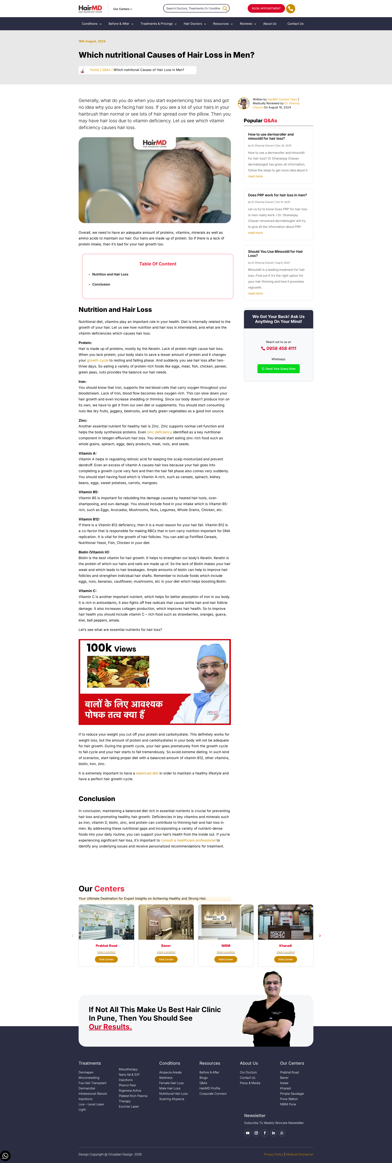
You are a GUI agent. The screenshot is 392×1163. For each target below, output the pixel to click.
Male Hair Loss (169, 1088)
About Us (269, 24)
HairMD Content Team (282, 99)
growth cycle (97, 360)
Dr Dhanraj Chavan (263, 145)
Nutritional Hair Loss (173, 1094)
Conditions (90, 24)
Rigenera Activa (130, 1090)
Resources (221, 24)
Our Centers (121, 9)
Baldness (166, 1078)
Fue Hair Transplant (92, 1083)
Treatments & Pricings (156, 24)
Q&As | (107, 70)
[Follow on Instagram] (256, 1132)
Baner (284, 1078)
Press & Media (250, 1083)
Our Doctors (248, 1072)
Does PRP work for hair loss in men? (277, 195)
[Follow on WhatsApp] (281, 1132)
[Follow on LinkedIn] (273, 1132)
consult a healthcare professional (188, 840)
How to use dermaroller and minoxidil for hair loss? (271, 136)
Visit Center (106, 959)
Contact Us (295, 24)
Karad (284, 1083)
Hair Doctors (193, 24)
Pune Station (289, 1099)
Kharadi (285, 1088)
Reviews (246, 24)
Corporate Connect (212, 1094)
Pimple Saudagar (292, 1094)
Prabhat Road (289, 1072)
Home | (95, 70)
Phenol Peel (127, 1085)
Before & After (119, 24)
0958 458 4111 (281, 348)
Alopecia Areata (170, 1072)
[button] (72, 936)
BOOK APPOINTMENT (266, 8)
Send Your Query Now (281, 368)
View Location (106, 952)
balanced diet (147, 773)
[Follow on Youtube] (247, 1132)
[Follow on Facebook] (264, 1132)
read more (255, 176)
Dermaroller (87, 1088)
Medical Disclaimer (299, 1154)
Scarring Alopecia (171, 1099)
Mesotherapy (128, 1069)
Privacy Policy (273, 1154)
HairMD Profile (209, 1088)
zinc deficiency (159, 432)
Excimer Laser (129, 1106)
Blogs (203, 1078)
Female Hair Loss (171, 1083)
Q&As (203, 1083)
